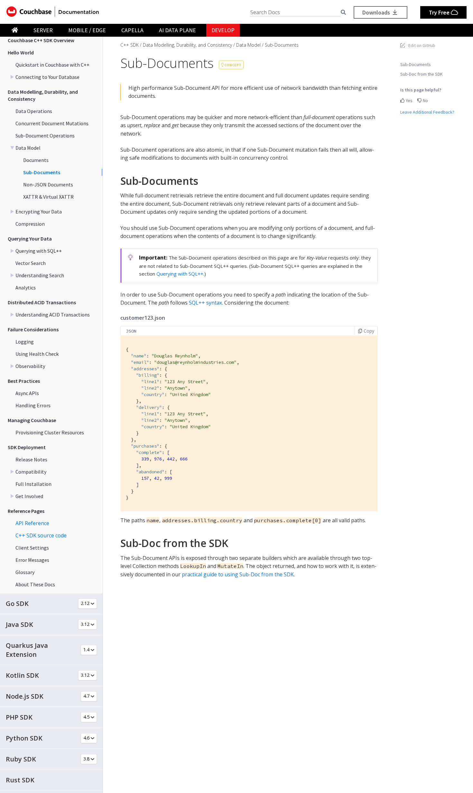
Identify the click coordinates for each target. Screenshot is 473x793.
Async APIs (27, 393)
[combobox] (295, 12)
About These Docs (35, 584)
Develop (223, 30)
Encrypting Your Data (38, 211)
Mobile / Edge (87, 30)
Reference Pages (26, 511)
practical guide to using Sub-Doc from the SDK (238, 574)
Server (43, 30)
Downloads (376, 12)
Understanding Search (39, 275)
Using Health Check (37, 354)
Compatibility (30, 471)
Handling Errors (33, 405)
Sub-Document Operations (45, 135)
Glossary (24, 572)
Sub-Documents (41, 172)
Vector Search (30, 263)
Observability (30, 366)
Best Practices (24, 381)
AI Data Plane (177, 30)
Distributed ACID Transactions (42, 302)
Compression (30, 224)
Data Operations (33, 111)
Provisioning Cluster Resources (49, 432)
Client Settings (32, 547)
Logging (24, 341)
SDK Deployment (27, 447)
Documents (36, 160)
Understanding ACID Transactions (52, 314)
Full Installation (33, 484)
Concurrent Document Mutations (51, 123)
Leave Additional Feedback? (427, 112)
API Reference (32, 523)
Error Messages (32, 560)
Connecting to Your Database (47, 77)
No (425, 100)
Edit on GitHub (421, 45)
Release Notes (31, 459)
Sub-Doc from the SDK (421, 74)
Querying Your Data (30, 238)
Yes (409, 100)
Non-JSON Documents (48, 184)
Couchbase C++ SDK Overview (41, 40)
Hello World (21, 52)
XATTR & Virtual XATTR (48, 197)
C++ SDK (129, 45)
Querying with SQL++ (38, 251)
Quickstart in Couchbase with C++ (52, 64)
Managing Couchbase (32, 420)
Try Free (440, 12)
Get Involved (29, 496)
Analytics (25, 287)
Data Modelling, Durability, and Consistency (43, 95)
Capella (132, 30)
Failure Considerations (33, 329)
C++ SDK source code (41, 535)
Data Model (28, 148)
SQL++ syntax (205, 302)
